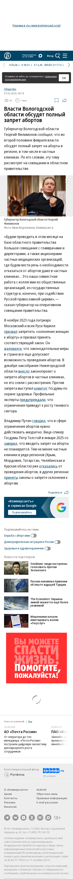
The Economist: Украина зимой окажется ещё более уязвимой (49, 602)
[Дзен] (23, 818)
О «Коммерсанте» (16, 789)
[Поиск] (58, 56)
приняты (11, 477)
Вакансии (10, 806)
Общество (10, 89)
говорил (38, 420)
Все (30, 721)
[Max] (48, 818)
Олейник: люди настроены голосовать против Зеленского (48, 567)
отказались (48, 466)
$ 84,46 (13, 65)
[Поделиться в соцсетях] (64, 100)
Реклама (9, 802)
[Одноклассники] (32, 818)
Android (41, 789)
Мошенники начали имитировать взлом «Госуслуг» (44, 620)
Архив (8, 794)
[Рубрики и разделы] (65, 56)
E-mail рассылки (47, 802)
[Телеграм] (7, 818)
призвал (10, 331)
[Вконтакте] (15, 818)
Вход (50, 56)
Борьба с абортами (17, 535)
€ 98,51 (26, 65)
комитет (41, 388)
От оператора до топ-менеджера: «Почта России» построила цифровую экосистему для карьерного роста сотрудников (25, 744)
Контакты (10, 798)
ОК (64, 78)
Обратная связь (47, 794)
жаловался (12, 348)
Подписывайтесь (22, 512)
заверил (10, 443)
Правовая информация (51, 798)
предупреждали (32, 399)
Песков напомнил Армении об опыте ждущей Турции (48, 582)
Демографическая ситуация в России (29, 542)
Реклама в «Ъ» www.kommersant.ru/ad (36, 25)
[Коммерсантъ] (7, 55)
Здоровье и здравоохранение (24, 548)
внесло (24, 371)
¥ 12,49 (38, 65)
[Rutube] (40, 818)
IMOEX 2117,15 (53, 65)
